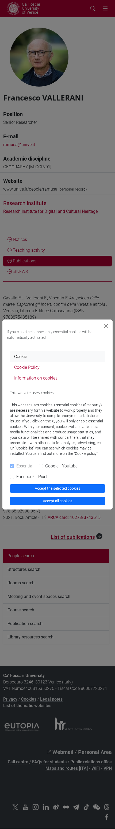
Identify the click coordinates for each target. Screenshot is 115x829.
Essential (24, 466)
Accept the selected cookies (57, 488)
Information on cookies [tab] (35, 378)
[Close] (106, 326)
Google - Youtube (61, 466)
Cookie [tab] (20, 356)
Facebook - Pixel (31, 476)
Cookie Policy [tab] (27, 367)
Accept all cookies (57, 501)
